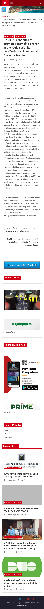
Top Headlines (20, 36)
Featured (7, 468)
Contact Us (8, 437)
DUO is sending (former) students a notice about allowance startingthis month (20, 583)
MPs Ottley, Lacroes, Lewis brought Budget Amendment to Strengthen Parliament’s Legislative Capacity (20, 546)
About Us (7, 430)
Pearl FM (21, 60)
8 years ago (10, 60)
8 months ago (11, 515)
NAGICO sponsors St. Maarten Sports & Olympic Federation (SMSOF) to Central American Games (22, 242)
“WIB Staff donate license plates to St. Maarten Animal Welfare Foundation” (21, 229)
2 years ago (10, 552)
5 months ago (11, 480)
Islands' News (9, 36)
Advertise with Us (10, 434)
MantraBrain (22, 606)
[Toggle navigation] (12, 2)
